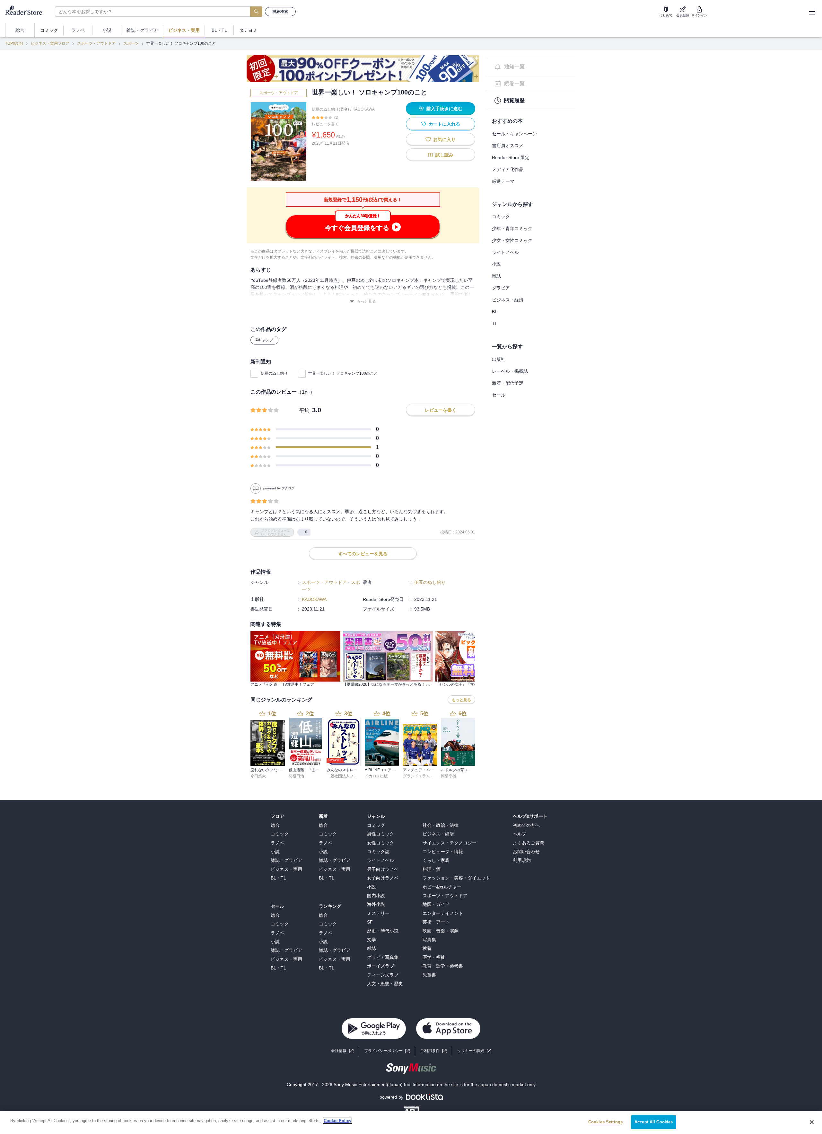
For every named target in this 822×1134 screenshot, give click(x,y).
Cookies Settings (605, 1122)
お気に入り (444, 139)
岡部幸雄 (448, 776)
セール (498, 394)
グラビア (501, 287)
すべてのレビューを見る (363, 553)
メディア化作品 (507, 169)
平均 (304, 410)
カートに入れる (444, 124)
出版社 (498, 359)
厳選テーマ (503, 181)
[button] (474, 1051)
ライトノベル (505, 252)
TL (494, 323)
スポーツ (131, 43)
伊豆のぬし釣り (274, 373)
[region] (411, 1122)
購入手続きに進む (444, 108)
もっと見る (366, 301)
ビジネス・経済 (507, 299)
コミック (501, 216)
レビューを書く (325, 124)
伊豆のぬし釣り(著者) (330, 109)
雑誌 (496, 276)
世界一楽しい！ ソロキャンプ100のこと (343, 373)
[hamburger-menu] (812, 11)
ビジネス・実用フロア (50, 43)
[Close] (812, 1122)
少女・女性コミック (512, 240)
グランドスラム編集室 (422, 776)
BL (494, 311)
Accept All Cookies (653, 1122)
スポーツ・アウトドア (96, 43)
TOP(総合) (14, 43)
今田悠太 (258, 776)
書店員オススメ (507, 145)
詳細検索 (280, 11)
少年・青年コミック (512, 228)
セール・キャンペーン (514, 133)
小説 (496, 264)
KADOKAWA (364, 109)
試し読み (444, 154)
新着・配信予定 (507, 383)
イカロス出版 (376, 776)
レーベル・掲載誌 (510, 371)
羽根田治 (296, 776)
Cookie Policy (337, 1120)
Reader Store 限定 (510, 157)
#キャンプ (264, 340)
